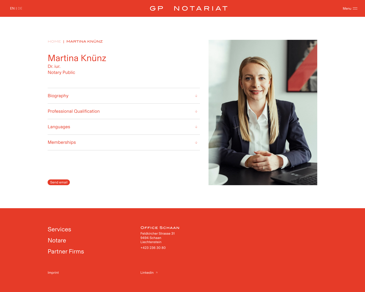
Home (54, 41)
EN (12, 8)
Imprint (53, 273)
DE (20, 8)
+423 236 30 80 (153, 248)
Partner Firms (66, 251)
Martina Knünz (84, 41)
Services (59, 229)
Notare (57, 240)
